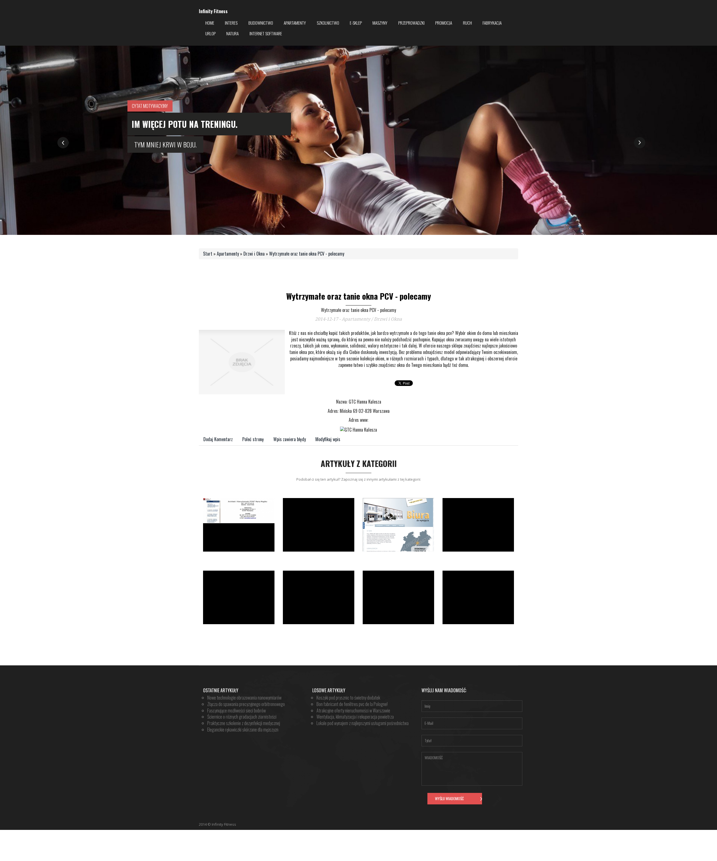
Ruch (467, 23)
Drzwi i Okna (254, 253)
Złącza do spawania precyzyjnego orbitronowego (246, 704)
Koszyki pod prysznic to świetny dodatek (348, 697)
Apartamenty (295, 23)
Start (207, 253)
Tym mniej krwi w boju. (165, 144)
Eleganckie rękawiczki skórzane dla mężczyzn (242, 729)
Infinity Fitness (213, 11)
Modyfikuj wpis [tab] (327, 439)
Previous (63, 143)
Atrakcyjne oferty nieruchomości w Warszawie (353, 710)
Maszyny (380, 23)
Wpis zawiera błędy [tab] (289, 439)
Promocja (443, 23)
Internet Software (266, 33)
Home (209, 23)
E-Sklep (356, 23)
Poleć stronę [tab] (253, 439)
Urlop (210, 33)
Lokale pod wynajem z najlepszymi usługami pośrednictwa (362, 723)
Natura (232, 33)
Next (639, 143)
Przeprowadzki (411, 23)
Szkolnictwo (328, 23)
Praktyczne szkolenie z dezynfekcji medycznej (243, 723)
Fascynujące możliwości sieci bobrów (236, 710)
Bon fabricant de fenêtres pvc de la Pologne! (352, 704)
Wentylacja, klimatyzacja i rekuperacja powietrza (355, 716)
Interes (231, 23)
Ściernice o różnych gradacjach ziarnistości (241, 716)
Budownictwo (260, 23)
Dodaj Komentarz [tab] (218, 439)
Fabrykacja (492, 23)
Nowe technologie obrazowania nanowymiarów (244, 697)
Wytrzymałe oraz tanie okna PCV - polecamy (306, 253)
